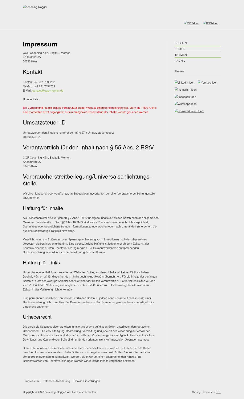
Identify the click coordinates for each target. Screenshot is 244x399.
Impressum (32, 381)
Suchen (181, 43)
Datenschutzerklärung (56, 381)
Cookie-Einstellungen (87, 381)
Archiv (180, 60)
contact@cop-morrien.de (47, 90)
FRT (218, 392)
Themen (181, 55)
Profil (180, 49)
